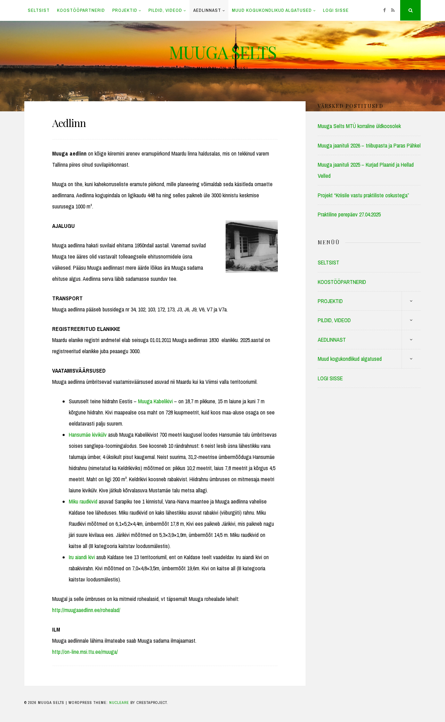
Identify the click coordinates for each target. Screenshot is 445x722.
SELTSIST (39, 10)
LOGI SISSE (336, 10)
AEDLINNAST (207, 10)
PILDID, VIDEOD (165, 10)
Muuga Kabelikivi (155, 401)
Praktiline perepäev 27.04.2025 (349, 214)
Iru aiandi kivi (82, 557)
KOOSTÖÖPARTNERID (81, 10)
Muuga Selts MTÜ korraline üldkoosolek (359, 126)
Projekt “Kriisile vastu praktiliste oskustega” (363, 195)
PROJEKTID (124, 10)
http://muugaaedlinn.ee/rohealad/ (86, 610)
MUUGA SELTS (222, 52)
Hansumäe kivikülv (88, 434)
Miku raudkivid (83, 501)
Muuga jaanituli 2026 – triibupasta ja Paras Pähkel (369, 145)
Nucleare (119, 702)
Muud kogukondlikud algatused (272, 10)
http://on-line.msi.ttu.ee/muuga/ (85, 652)
